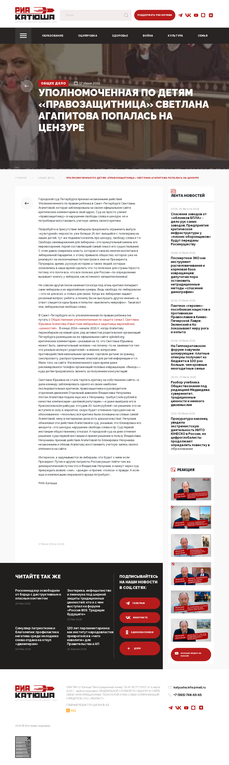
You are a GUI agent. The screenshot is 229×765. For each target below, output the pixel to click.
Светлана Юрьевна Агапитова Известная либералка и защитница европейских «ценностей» (88, 324)
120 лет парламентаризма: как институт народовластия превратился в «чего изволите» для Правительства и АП (90, 636)
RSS (73, 710)
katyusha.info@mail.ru (190, 687)
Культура (175, 35)
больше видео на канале (191, 654)
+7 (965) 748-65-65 (188, 695)
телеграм (138, 603)
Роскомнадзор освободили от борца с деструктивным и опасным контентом (38, 594)
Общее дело (53, 83)
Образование (52, 35)
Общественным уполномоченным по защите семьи (87, 319)
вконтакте (140, 617)
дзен (137, 648)
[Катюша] (35, 13)
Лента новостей (188, 195)
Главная (21, 177)
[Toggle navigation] (23, 36)
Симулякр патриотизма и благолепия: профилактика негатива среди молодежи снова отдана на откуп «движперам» (37, 636)
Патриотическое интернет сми (36, 22)
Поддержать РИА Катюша (154, 15)
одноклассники (142, 632)
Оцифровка (87, 35)
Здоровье (120, 35)
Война (148, 35)
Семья (203, 35)
